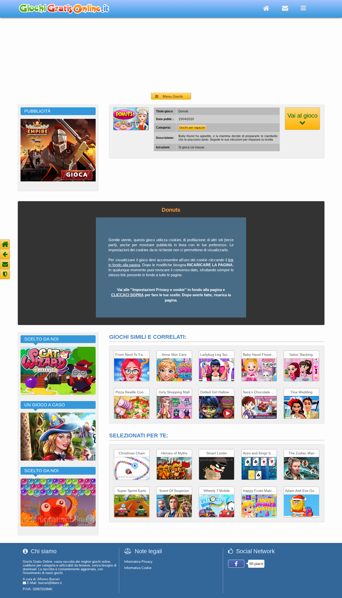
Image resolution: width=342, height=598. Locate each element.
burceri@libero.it (50, 583)
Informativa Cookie (137, 568)
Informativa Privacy (138, 561)
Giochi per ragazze (192, 127)
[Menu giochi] (303, 8)
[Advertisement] (171, 55)
